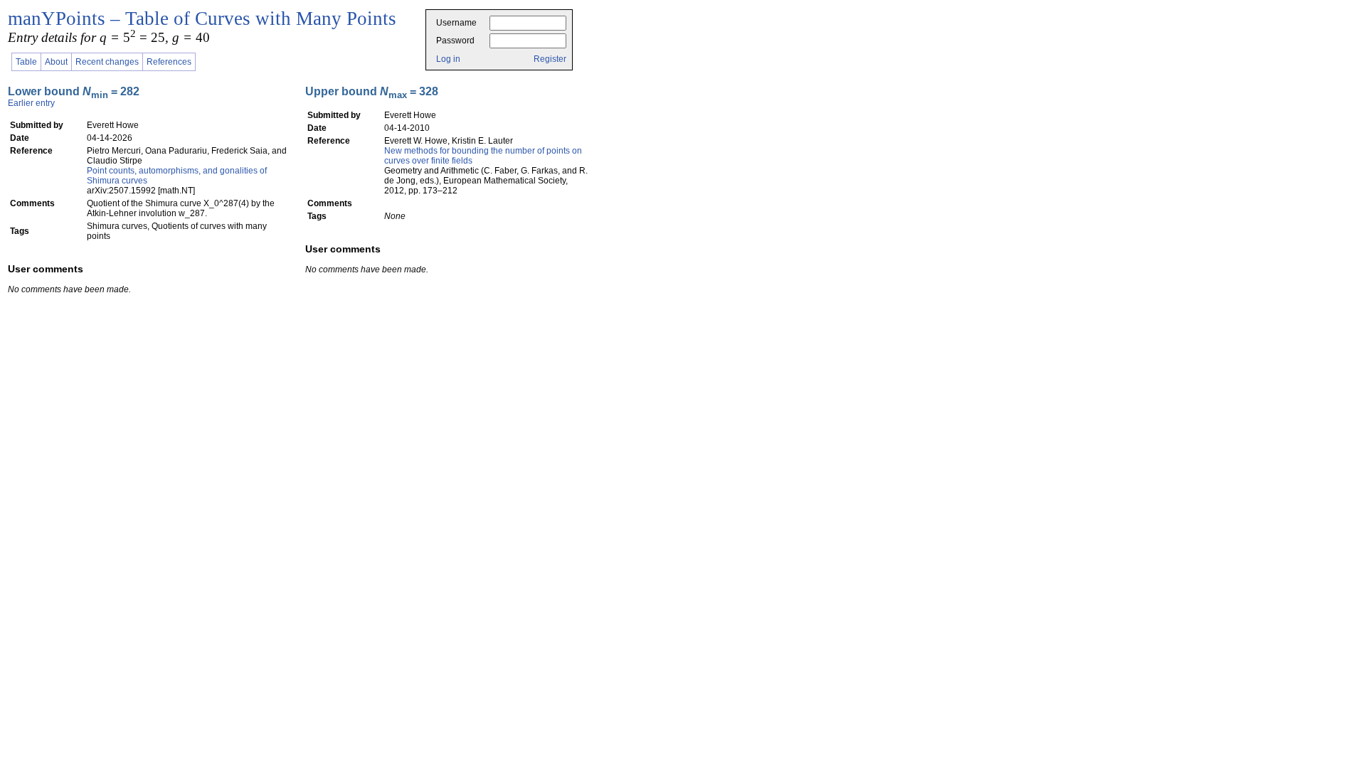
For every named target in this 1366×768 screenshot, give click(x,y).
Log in (448, 59)
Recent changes (107, 62)
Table (26, 62)
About (56, 62)
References (169, 62)
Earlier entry (31, 103)
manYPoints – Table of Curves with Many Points (202, 18)
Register (550, 59)
